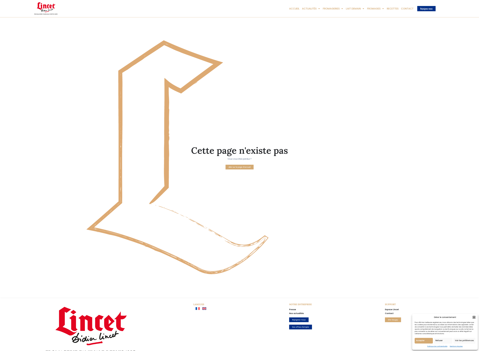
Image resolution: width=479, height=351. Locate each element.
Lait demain (353, 8)
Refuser (439, 340)
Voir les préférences (464, 340)
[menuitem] (197, 309)
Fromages (374, 8)
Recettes (393, 8)
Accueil (294, 8)
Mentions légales (456, 346)
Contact (407, 8)
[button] (474, 317)
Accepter (420, 340)
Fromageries (331, 8)
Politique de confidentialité (437, 346)
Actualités (309, 8)
